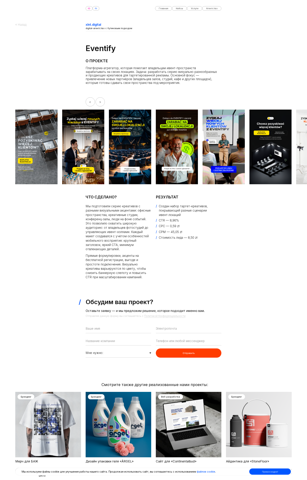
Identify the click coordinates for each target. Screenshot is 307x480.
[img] (48, 424)
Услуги (194, 8)
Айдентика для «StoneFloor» (247, 461)
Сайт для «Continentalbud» (176, 461)
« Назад (20, 24)
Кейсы (179, 8)
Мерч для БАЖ (26, 461)
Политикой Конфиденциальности (164, 316)
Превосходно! (270, 471)
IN (96, 8)
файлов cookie (206, 471)
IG (89, 8)
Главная (163, 8)
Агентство (212, 8)
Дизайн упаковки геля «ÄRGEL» (110, 461)
